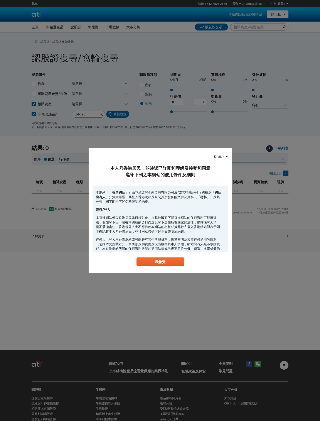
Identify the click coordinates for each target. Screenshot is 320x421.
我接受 (160, 262)
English (219, 156)
